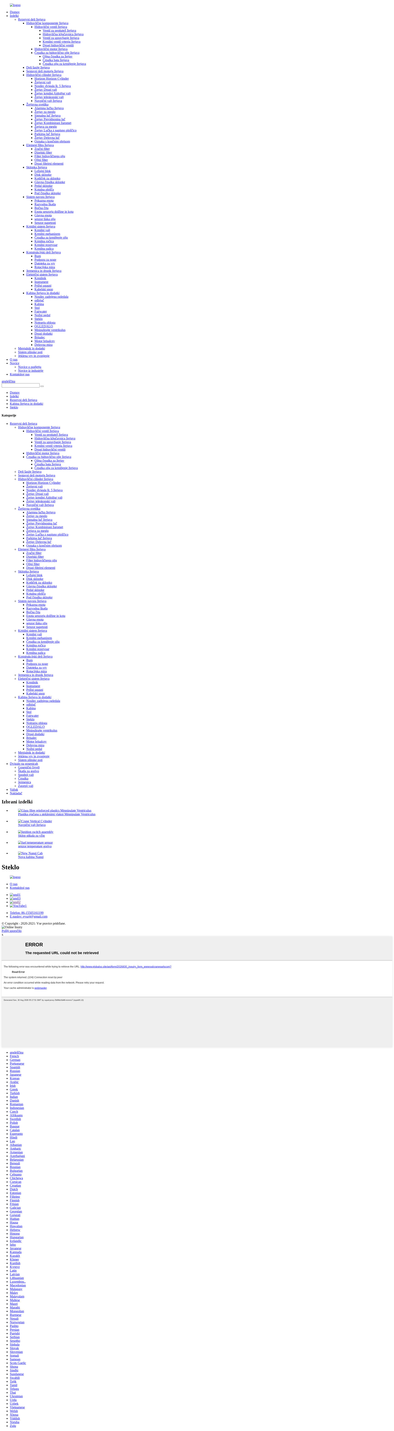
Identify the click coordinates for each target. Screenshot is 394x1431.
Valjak (14, 789)
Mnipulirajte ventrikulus (49, 330)
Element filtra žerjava (40, 145)
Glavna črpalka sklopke (49, 182)
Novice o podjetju (29, 367)
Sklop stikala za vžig (31, 835)
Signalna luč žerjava (47, 115)
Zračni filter (42, 149)
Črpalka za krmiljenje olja (51, 237)
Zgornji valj (25, 786)
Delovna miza (43, 344)
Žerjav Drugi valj (45, 89)
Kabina (39, 304)
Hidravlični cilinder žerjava (43, 75)
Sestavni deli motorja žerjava (44, 71)
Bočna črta (41, 208)
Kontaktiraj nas (20, 374)
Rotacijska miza (44, 267)
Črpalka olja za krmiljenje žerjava (64, 64)
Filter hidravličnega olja (49, 156)
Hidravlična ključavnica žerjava (63, 34)
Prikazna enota (44, 200)
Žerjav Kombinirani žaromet (52, 123)
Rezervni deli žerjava (31, 19)
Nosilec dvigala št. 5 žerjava (52, 86)
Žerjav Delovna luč (47, 137)
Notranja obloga (44, 322)
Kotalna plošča (44, 189)
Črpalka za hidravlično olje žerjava (56, 52)
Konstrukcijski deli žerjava (43, 252)
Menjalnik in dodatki (31, 348)
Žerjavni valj (42, 82)
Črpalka (23, 778)
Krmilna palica (44, 248)
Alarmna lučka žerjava (49, 108)
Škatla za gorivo (28, 771)
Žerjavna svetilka (37, 104)
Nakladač (16, 793)
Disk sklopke (43, 174)
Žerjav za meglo (44, 112)
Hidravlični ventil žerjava (50, 27)
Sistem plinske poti (30, 352)
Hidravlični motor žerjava (51, 49)
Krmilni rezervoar (45, 245)
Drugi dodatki (43, 333)
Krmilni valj (42, 230)
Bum (37, 256)
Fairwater (40, 311)
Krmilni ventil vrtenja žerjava (61, 41)
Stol (37, 307)
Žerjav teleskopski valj (49, 97)
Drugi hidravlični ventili (58, 45)
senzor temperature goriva (35, 846)
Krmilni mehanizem (47, 234)
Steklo (38, 319)
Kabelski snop (43, 289)
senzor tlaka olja (44, 219)
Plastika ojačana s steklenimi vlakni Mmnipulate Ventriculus (56, 814)
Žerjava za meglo (45, 126)
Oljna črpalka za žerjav (57, 56)
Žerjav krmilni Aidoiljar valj (52, 93)
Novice (14, 363)
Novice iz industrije (30, 370)
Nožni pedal (42, 315)
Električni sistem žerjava (42, 274)
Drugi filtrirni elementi (48, 163)
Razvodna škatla (45, 204)
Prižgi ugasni (42, 285)
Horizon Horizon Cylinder (51, 78)
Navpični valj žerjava (48, 100)
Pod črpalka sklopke (47, 193)
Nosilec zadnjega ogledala (51, 296)
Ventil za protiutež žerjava (59, 30)
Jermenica (24, 782)
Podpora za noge (45, 259)
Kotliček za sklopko (47, 178)
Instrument (41, 282)
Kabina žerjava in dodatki (43, 293)
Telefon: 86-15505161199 (27, 913)
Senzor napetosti (45, 222)
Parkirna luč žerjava (47, 134)
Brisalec (39, 337)
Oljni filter (41, 160)
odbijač (39, 300)
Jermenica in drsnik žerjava (43, 271)
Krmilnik (40, 278)
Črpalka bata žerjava (56, 60)
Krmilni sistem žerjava (40, 226)
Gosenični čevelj (29, 767)
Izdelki (14, 15)
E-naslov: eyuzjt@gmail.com (28, 916)
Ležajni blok (42, 171)
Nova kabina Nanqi (31, 857)
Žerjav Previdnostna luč (49, 119)
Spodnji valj (26, 774)
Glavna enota (43, 215)
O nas (13, 359)
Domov (15, 12)
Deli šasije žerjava (38, 67)
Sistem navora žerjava (40, 197)
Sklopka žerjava (36, 167)
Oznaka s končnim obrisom (52, 141)
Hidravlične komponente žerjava (47, 23)
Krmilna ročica (44, 241)
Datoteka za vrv (44, 263)
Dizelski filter (43, 152)
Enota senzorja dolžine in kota (53, 211)
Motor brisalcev (44, 341)
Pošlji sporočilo (12, 931)
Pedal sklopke (43, 186)
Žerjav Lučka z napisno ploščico (55, 130)
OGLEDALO (43, 326)
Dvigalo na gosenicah (24, 763)
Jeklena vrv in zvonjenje (33, 356)
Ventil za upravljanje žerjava (61, 38)
